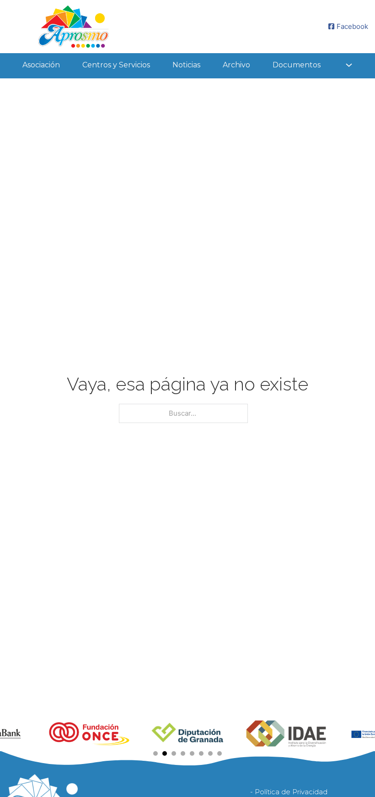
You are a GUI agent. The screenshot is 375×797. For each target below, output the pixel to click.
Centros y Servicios (116, 64)
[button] (155, 753)
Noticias (186, 64)
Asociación (41, 64)
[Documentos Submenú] (349, 65)
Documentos (297, 64)
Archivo (236, 64)
